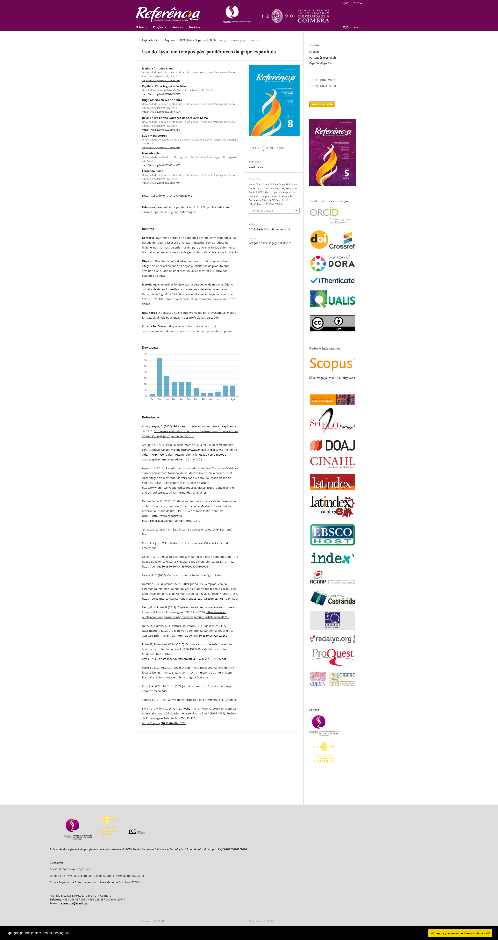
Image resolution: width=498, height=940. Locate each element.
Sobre (140, 27)
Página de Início (151, 40)
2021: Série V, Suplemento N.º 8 (198, 40)
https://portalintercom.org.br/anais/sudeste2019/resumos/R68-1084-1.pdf (190, 598)
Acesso (358, 3)
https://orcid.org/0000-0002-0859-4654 (161, 112)
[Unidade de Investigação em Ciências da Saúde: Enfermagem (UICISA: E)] (77, 838)
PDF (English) (276, 148)
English (314, 52)
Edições (158, 27)
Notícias (194, 27)
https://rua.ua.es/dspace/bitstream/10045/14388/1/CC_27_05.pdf (184, 659)
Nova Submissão (322, 104)
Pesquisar (352, 27)
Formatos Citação (262, 210)
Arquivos (170, 40)
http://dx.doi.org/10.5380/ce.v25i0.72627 (202, 635)
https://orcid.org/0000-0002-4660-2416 (161, 147)
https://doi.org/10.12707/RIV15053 (164, 723)
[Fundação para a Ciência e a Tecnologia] (136, 838)
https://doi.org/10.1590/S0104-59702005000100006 (175, 566)
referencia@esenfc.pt (74, 903)
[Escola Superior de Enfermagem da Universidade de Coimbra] (106, 838)
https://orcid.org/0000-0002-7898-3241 (161, 129)
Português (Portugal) (322, 57)
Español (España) (320, 63)
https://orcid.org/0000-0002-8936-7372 (161, 80)
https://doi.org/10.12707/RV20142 (170, 195)
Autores (177, 27)
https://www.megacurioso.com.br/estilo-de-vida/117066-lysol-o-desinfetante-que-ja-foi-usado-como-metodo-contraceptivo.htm (190, 454)
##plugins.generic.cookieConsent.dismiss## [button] (460, 933)
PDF (257, 148)
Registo (345, 3)
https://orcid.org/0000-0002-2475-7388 (161, 94)
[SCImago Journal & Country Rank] (332, 378)
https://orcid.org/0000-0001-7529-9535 (161, 165)
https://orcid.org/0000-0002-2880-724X (161, 183)
